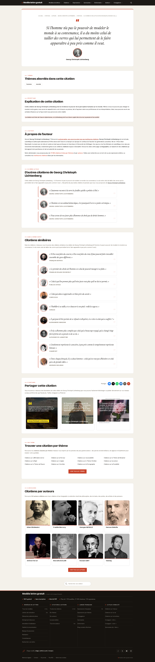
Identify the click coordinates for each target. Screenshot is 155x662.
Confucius (53, 297)
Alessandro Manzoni (57, 322)
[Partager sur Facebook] (109, 383)
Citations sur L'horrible (58, 464)
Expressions (76, 2)
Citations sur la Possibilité (111, 464)
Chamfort (53, 351)
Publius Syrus (55, 285)
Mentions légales (26, 657)
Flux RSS (51, 657)
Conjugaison (117, 2)
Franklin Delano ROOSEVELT (60, 272)
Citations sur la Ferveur (58, 458)
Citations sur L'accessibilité (86, 458)
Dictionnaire (97, 2)
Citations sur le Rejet (31, 461)
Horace (52, 310)
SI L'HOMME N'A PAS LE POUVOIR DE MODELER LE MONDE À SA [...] (100, 16)
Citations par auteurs (39, 491)
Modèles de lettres (54, 2)
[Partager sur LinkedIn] (121, 383)
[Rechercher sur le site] (131, 3)
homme (29, 84)
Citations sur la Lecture (111, 461)
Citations (66, 2)
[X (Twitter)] (122, 651)
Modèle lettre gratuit (32, 2)
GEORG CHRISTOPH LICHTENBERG (66, 16)
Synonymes (87, 2)
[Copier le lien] (128, 383)
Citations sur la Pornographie (86, 464)
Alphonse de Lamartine (58, 337)
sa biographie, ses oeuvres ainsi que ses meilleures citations (78, 139)
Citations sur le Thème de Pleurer (35, 464)
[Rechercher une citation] (66, 584)
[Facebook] (118, 651)
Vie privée (43, 657)
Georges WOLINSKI (56, 365)
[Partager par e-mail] (124, 383)
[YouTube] (126, 651)
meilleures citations (40, 155)
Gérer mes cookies (61, 657)
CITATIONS (79, 16)
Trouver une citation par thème (46, 446)
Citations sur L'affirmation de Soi (34, 458)
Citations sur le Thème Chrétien (87, 461)
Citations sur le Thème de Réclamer (114, 458)
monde (38, 84)
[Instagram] (131, 651)
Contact (36, 657)
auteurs (80, 153)
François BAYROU (56, 260)
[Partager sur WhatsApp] (117, 383)
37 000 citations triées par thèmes (61, 153)
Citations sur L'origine (57, 461)
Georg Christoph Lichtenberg (77, 59)
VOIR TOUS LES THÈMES (77, 471)
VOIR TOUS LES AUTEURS (77, 570)
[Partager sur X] (113, 383)
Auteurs (107, 2)
